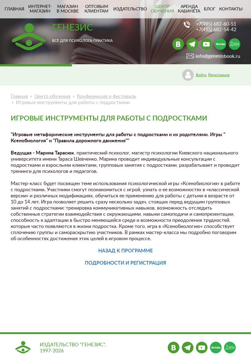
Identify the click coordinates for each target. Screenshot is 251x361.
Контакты (231, 9)
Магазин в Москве (68, 9)
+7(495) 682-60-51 (216, 24)
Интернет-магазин (40, 9)
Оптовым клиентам (96, 9)
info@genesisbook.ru (218, 56)
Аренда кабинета (189, 9)
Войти (201, 75)
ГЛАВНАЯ (14, 9)
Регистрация (219, 75)
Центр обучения (162, 9)
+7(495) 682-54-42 (216, 29)
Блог (209, 9)
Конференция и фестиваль (106, 96)
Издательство (130, 9)
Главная (19, 96)
